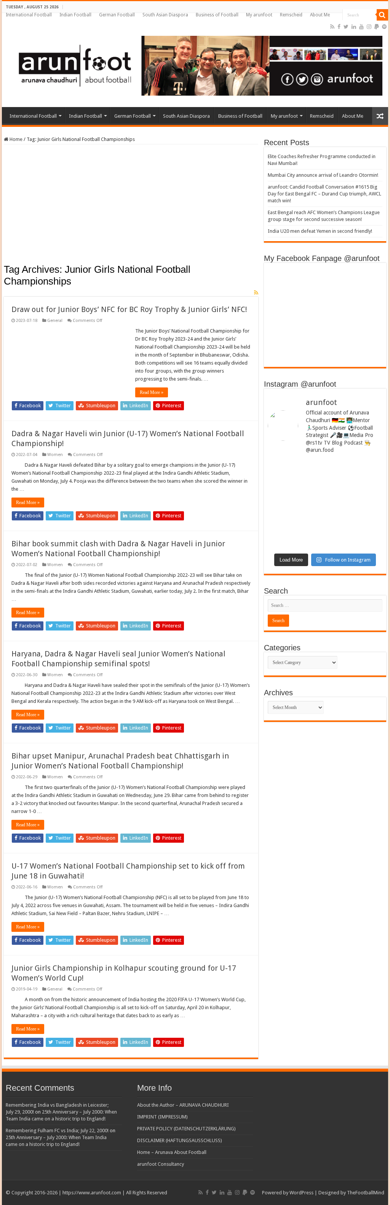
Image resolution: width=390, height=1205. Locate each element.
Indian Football (75, 15)
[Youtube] (361, 26)
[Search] (382, 15)
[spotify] (384, 26)
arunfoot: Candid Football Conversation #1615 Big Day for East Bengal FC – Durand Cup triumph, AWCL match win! (324, 193)
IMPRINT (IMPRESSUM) (162, 1117)
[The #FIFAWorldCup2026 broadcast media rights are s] (295, 483)
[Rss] (332, 26)
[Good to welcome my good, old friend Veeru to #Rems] (295, 527)
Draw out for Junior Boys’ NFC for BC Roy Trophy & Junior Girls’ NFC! (129, 309)
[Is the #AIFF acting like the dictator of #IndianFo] (354, 518)
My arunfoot (259, 15)
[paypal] (377, 26)
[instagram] (369, 26)
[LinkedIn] (354, 26)
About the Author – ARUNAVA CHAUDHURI (183, 1105)
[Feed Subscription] (256, 293)
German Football (117, 15)
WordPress (301, 1192)
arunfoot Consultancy (160, 1164)
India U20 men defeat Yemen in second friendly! (320, 231)
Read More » (151, 392)
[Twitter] (346, 26)
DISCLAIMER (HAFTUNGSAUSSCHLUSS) (179, 1140)
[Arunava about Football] (195, 64)
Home (15, 139)
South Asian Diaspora (165, 15)
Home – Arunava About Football (171, 1152)
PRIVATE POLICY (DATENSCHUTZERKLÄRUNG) (186, 1128)
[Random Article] (380, 116)
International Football (29, 15)
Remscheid (291, 15)
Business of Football (217, 15)
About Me (320, 15)
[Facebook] (339, 26)
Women (55, 454)
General (54, 320)
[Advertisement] (131, 206)
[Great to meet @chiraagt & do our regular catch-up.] (354, 477)
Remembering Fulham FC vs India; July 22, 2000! (57, 1130)
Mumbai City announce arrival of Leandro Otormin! (323, 175)
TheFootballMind (365, 1192)
